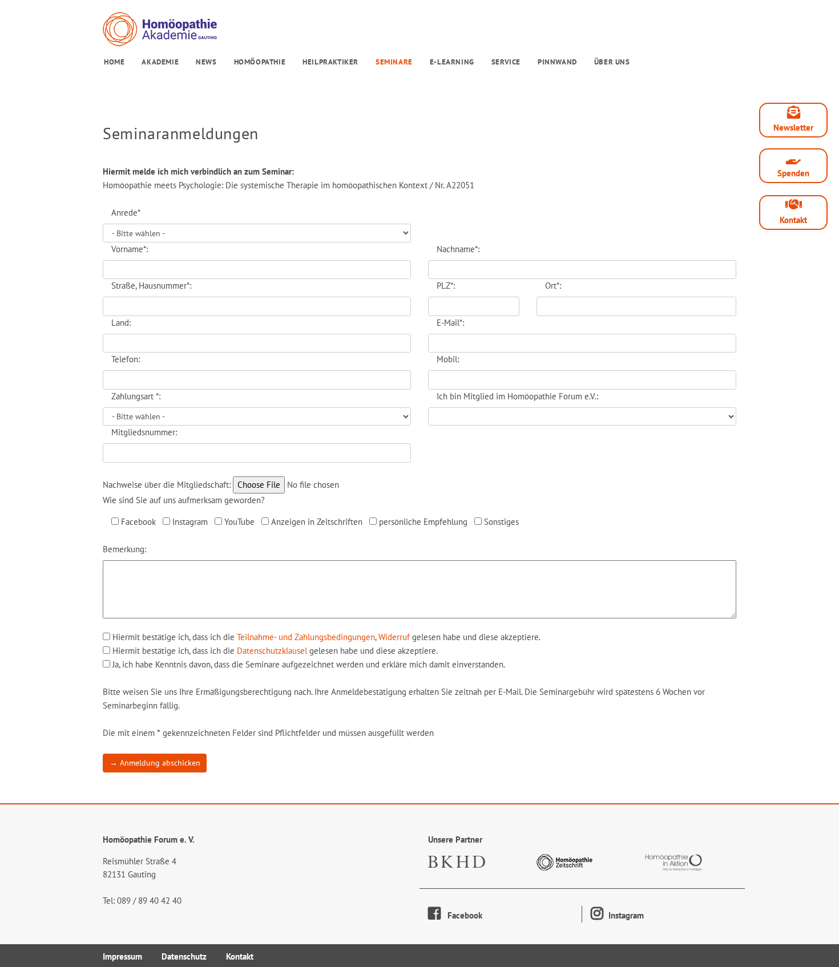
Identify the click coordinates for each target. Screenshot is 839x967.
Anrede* (125, 212)
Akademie (160, 62)
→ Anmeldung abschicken (155, 763)
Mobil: (448, 359)
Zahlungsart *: (135, 396)
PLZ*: (446, 285)
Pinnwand (557, 62)
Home (114, 62)
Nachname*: (458, 249)
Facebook (461, 915)
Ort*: (553, 285)
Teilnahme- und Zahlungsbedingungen (306, 637)
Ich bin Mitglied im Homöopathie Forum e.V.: (517, 396)
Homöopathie (260, 62)
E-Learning (452, 62)
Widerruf (394, 637)
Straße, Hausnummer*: (151, 285)
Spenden (793, 173)
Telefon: (125, 359)
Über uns (612, 62)
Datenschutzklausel (272, 650)
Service (506, 62)
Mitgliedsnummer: (144, 432)
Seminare (394, 62)
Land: (121, 322)
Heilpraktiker (330, 62)
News (206, 62)
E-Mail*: (450, 322)
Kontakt (793, 220)
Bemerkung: (124, 549)
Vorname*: (129, 249)
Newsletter (793, 127)
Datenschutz (184, 956)
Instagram (625, 915)
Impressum (122, 956)
